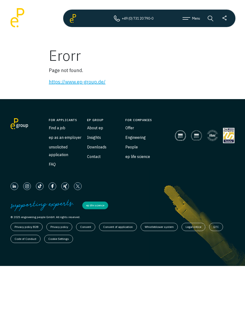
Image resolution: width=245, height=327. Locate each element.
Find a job (57, 127)
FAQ (52, 164)
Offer (129, 127)
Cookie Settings (58, 239)
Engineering (135, 137)
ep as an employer (65, 137)
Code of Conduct (25, 239)
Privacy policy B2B (27, 227)
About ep (95, 127)
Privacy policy (59, 227)
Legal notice (193, 227)
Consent (85, 227)
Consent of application (118, 227)
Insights (94, 137)
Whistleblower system (159, 227)
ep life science (137, 156)
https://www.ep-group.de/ (77, 82)
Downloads (96, 147)
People (131, 147)
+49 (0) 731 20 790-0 (137, 18)
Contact (94, 156)
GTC (216, 227)
